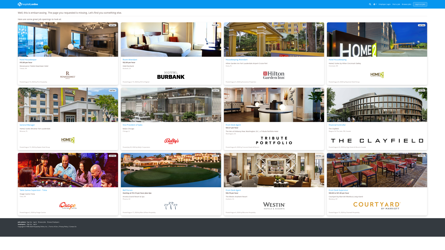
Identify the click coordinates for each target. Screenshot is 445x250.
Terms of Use (53, 227)
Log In (35, 222)
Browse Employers (53, 222)
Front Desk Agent (233, 125)
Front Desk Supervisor (338, 190)
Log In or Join (420, 4)
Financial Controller (337, 125)
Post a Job (396, 4)
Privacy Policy (63, 227)
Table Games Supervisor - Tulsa (33, 190)
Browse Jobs (406, 4)
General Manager (27, 125)
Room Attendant (130, 59)
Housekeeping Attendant (237, 59)
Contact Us (72, 227)
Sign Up (29, 222)
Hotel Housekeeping (337, 59)
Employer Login (385, 4)
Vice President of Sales (132, 125)
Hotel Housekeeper (28, 59)
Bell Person (128, 190)
